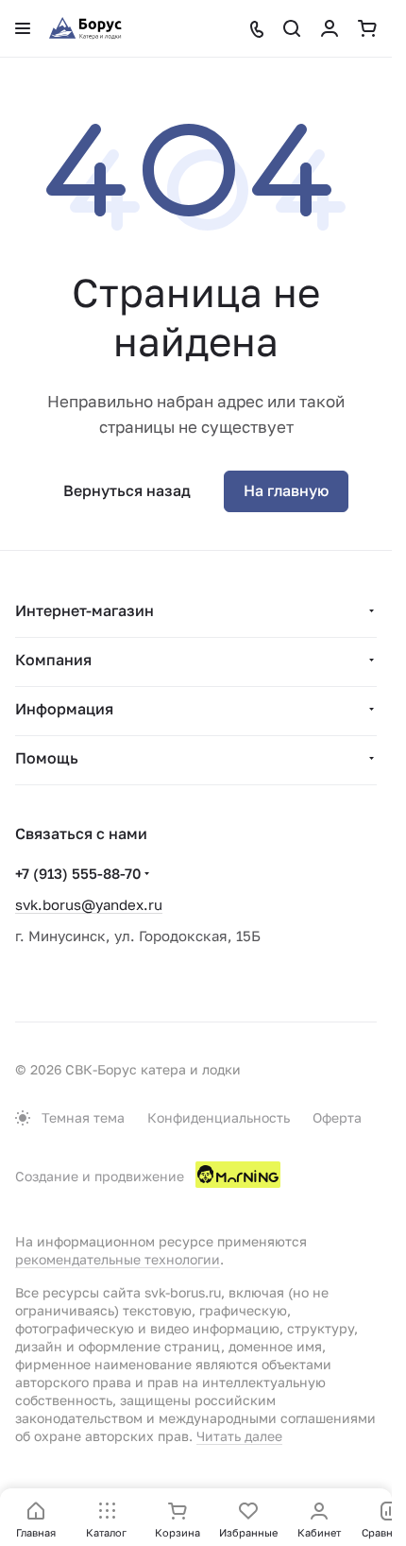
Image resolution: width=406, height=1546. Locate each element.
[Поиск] (291, 28)
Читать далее (239, 1436)
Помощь (46, 757)
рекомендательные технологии (117, 1259)
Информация (64, 708)
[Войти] (329, 28)
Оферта (337, 1117)
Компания (53, 659)
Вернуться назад (127, 490)
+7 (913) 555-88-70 (78, 873)
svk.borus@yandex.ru (88, 904)
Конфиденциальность (218, 1117)
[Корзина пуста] (367, 28)
